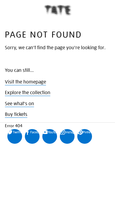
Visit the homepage (25, 82)
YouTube (52, 132)
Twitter (17, 132)
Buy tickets (16, 114)
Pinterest (87, 132)
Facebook (35, 132)
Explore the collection (27, 93)
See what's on (19, 104)
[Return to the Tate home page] (57, 10)
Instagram (70, 132)
